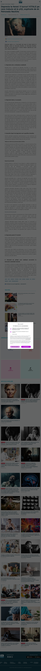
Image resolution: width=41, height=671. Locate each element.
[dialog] (20, 335)
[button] (20, 334)
